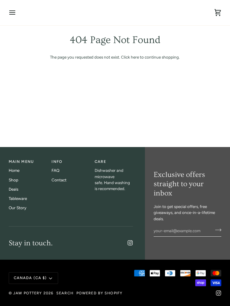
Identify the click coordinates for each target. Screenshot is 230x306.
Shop (13, 180)
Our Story (17, 207)
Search (64, 293)
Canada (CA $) (30, 278)
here (135, 57)
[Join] (216, 230)
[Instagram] (130, 243)
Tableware (18, 198)
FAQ (56, 170)
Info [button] (57, 161)
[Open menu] (18, 12)
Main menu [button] (21, 161)
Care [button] (100, 161)
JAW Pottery (27, 293)
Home (14, 170)
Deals (13, 189)
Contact (59, 180)
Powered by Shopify (99, 293)
